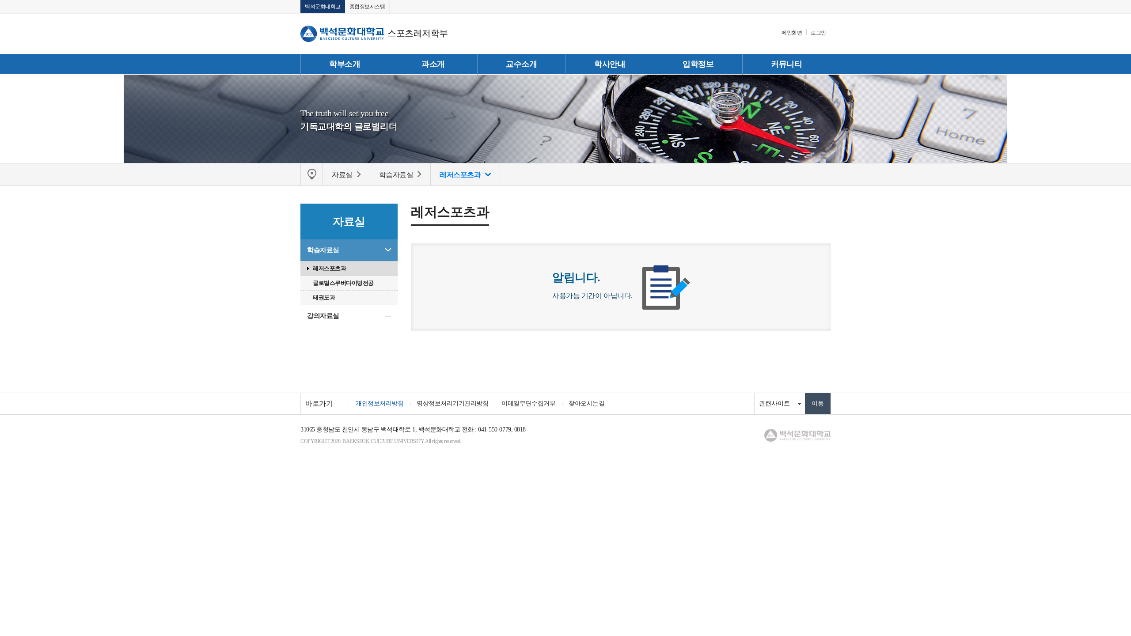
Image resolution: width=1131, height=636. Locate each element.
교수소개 (521, 64)
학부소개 (344, 64)
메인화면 (792, 33)
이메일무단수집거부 (528, 403)
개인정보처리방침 (379, 403)
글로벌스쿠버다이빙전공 (343, 283)
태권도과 (324, 297)
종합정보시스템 (367, 7)
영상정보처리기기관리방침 (452, 403)
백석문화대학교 (323, 7)
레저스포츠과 (329, 268)
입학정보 (698, 64)
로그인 (818, 33)
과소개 (433, 64)
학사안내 (609, 64)
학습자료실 (323, 250)
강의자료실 (323, 315)
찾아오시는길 (586, 403)
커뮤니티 (786, 64)
